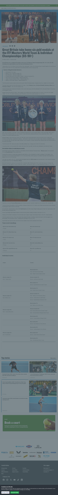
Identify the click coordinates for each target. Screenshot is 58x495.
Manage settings (5, 492)
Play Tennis (46, 468)
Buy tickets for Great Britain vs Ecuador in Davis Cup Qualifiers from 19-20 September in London (28, 5)
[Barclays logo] (20, 446)
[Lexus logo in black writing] (38, 446)
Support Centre (15, 471)
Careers (3, 469)
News (5, 8)
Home (2, 8)
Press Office (14, 469)
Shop (2, 473)
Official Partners (4, 471)
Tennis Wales (25, 471)
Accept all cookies (14, 492)
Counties (24, 468)
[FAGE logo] (29, 446)
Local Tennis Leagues (48, 469)
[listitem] (4, 452)
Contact (14, 468)
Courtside (46, 471)
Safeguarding (4, 468)
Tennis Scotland (26, 469)
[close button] (57, 5)
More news (53, 358)
